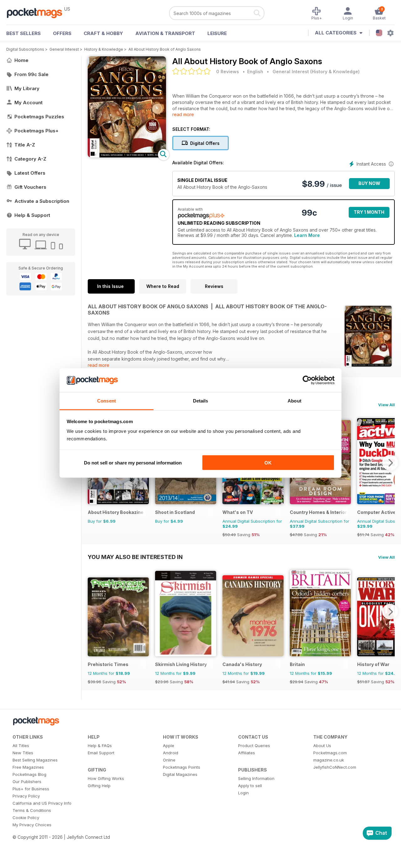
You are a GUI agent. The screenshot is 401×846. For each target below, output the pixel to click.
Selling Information (256, 778)
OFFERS (62, 33)
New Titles (23, 752)
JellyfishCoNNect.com (334, 767)
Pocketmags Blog (29, 774)
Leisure (217, 33)
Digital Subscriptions (25, 49)
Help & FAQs (100, 745)
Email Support (101, 752)
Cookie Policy (26, 817)
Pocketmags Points (181, 767)
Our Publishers (27, 781)
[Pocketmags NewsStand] (37, 12)
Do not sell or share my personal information (133, 462)
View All (386, 404)
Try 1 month (369, 212)
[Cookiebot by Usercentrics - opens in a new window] (307, 380)
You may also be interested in (135, 557)
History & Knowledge (103, 49)
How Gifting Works (106, 778)
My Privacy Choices (32, 824)
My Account (28, 102)
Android (170, 752)
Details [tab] (200, 400)
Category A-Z (30, 159)
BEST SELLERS (23, 33)
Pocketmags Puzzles (39, 117)
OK (268, 462)
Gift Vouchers (30, 187)
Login (243, 792)
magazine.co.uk (328, 759)
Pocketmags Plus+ (36, 131)
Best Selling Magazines (35, 759)
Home (21, 60)
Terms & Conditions (32, 810)
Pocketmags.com (330, 752)
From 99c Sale (31, 74)
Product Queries (254, 745)
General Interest (64, 49)
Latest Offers (29, 173)
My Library (26, 88)
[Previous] (92, 611)
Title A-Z (24, 145)
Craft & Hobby (103, 33)
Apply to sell (250, 785)
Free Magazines (28, 767)
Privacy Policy (26, 795)
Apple (168, 745)
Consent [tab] (106, 400)
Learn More (307, 235)
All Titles (21, 745)
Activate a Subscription (41, 201)
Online (169, 759)
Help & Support (32, 215)
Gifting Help (99, 785)
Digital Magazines (180, 774)
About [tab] (294, 400)
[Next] (390, 462)
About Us (322, 745)
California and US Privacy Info (42, 803)
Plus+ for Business (31, 788)
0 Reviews (227, 71)
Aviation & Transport (165, 33)
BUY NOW (369, 183)
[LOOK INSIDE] (127, 155)
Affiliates (246, 752)
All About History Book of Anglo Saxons (164, 49)
